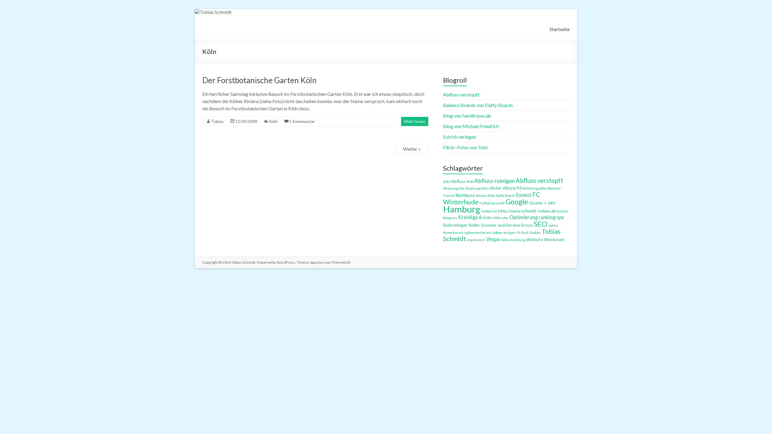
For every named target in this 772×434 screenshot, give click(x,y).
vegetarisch (476, 240)
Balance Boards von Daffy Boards (478, 105)
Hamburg (461, 209)
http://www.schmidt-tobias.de (527, 210)
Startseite (559, 29)
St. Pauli (523, 232)
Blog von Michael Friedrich (471, 126)
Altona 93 (512, 187)
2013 (446, 182)
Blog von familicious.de (467, 115)
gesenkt (498, 203)
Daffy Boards (505, 195)
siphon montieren (477, 232)
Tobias (217, 121)
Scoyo (527, 225)
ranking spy (551, 217)
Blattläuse (465, 195)
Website (535, 239)
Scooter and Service (500, 225)
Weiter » (412, 149)
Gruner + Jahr (542, 202)
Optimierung (523, 217)
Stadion (535, 232)
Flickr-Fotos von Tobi (465, 147)
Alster (496, 187)
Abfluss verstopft (461, 94)
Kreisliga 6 (470, 217)
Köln (273, 121)
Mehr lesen (414, 121)
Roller (474, 225)
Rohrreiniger (455, 225)
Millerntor (500, 218)
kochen (562, 211)
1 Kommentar (302, 121)
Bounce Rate (485, 195)
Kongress (450, 218)
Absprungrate (453, 188)
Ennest (523, 195)
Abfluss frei (462, 181)
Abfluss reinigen (494, 181)
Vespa (493, 239)
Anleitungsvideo (534, 188)
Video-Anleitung (513, 240)
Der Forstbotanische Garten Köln (259, 80)
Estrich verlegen (459, 137)
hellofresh (489, 211)
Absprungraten (477, 188)
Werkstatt (554, 239)
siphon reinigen (504, 232)
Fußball (485, 203)
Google (516, 201)
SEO (540, 224)
